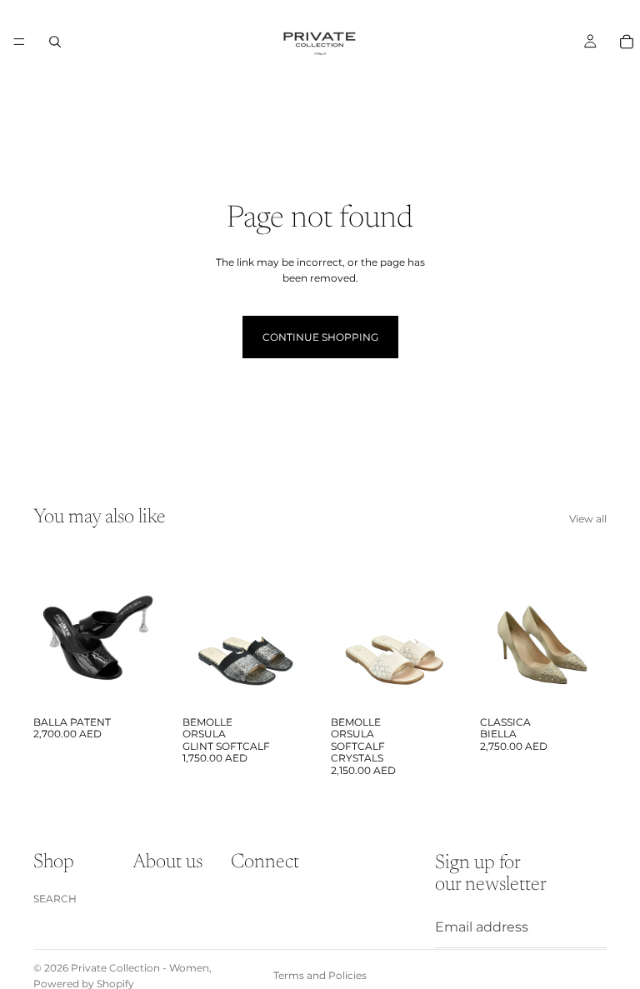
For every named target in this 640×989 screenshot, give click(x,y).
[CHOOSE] (135, 682)
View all (588, 518)
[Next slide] (142, 628)
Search (55, 898)
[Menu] (19, 41)
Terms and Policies (320, 975)
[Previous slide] (51, 628)
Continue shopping (320, 337)
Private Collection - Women (140, 968)
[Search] (55, 41)
